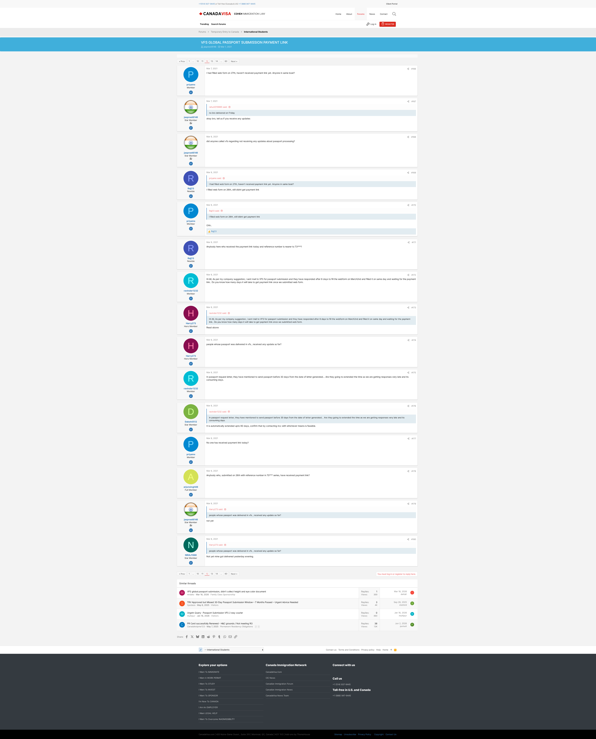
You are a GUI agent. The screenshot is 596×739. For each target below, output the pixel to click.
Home (385, 650)
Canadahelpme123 (196, 626)
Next (233, 61)
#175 (413, 372)
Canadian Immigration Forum (279, 684)
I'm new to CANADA (209, 701)
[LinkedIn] (346, 672)
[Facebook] (334, 672)
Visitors (214, 605)
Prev (183, 61)
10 (198, 61)
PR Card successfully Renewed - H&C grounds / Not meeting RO (220, 623)
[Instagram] (340, 672)
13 (212, 61)
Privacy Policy (364, 734)
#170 (413, 205)
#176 (413, 406)
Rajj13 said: (214, 211)
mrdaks (190, 594)
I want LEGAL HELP (208, 713)
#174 (414, 340)
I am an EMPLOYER (208, 707)
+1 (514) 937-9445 (342, 684)
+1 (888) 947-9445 (247, 4)
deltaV (404, 594)
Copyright (379, 734)
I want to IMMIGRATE (209, 672)
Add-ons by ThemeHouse (297, 734)
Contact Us (391, 734)
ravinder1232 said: (218, 313)
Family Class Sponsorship (223, 594)
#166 (413, 69)
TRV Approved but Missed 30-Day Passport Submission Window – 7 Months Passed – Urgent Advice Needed (242, 602)
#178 (413, 471)
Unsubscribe (350, 734)
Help (378, 650)
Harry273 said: (216, 509)
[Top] (391, 649)
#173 (413, 307)
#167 (413, 101)
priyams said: (215, 178)
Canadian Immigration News (279, 689)
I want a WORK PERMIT (210, 678)
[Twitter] (351, 672)
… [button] (193, 61)
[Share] (408, 68)
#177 (414, 438)
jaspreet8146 (210, 46)
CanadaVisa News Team (277, 695)
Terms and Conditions (348, 650)
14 (217, 61)
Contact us (331, 650)
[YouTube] (357, 672)
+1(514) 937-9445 (207, 4)
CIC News (270, 678)
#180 (413, 539)
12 (207, 61)
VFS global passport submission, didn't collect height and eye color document (226, 591)
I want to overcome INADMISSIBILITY (217, 719)
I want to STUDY (207, 684)
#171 (414, 242)
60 (226, 61)
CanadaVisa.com (274, 672)
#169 (413, 172)
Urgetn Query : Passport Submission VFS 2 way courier (215, 612)
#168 (413, 137)
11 (202, 61)
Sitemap (338, 734)
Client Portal (391, 4)
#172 (413, 275)
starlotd (403, 605)
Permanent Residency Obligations (236, 626)
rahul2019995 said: (218, 107)
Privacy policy (367, 650)
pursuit (403, 626)
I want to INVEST (207, 689)
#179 (413, 503)
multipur (191, 616)
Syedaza (191, 605)
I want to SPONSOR (208, 695)
